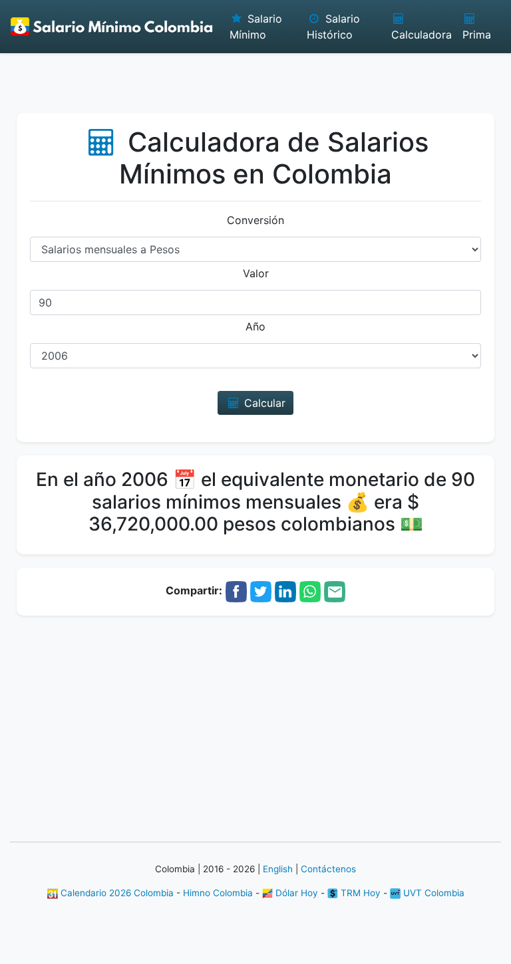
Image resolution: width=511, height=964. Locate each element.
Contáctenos (328, 869)
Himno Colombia (218, 893)
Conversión (255, 220)
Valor (256, 273)
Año (255, 326)
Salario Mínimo (256, 26)
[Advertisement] (255, 76)
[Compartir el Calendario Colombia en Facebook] (236, 590)
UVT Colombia (432, 893)
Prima (476, 34)
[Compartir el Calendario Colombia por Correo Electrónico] (334, 590)
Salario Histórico (333, 26)
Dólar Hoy (295, 893)
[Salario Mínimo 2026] (112, 26)
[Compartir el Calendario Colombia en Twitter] (260, 590)
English (278, 869)
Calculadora (421, 34)
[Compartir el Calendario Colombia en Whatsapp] (310, 590)
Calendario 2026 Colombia (116, 893)
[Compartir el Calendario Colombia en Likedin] (285, 590)
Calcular (263, 403)
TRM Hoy (359, 893)
